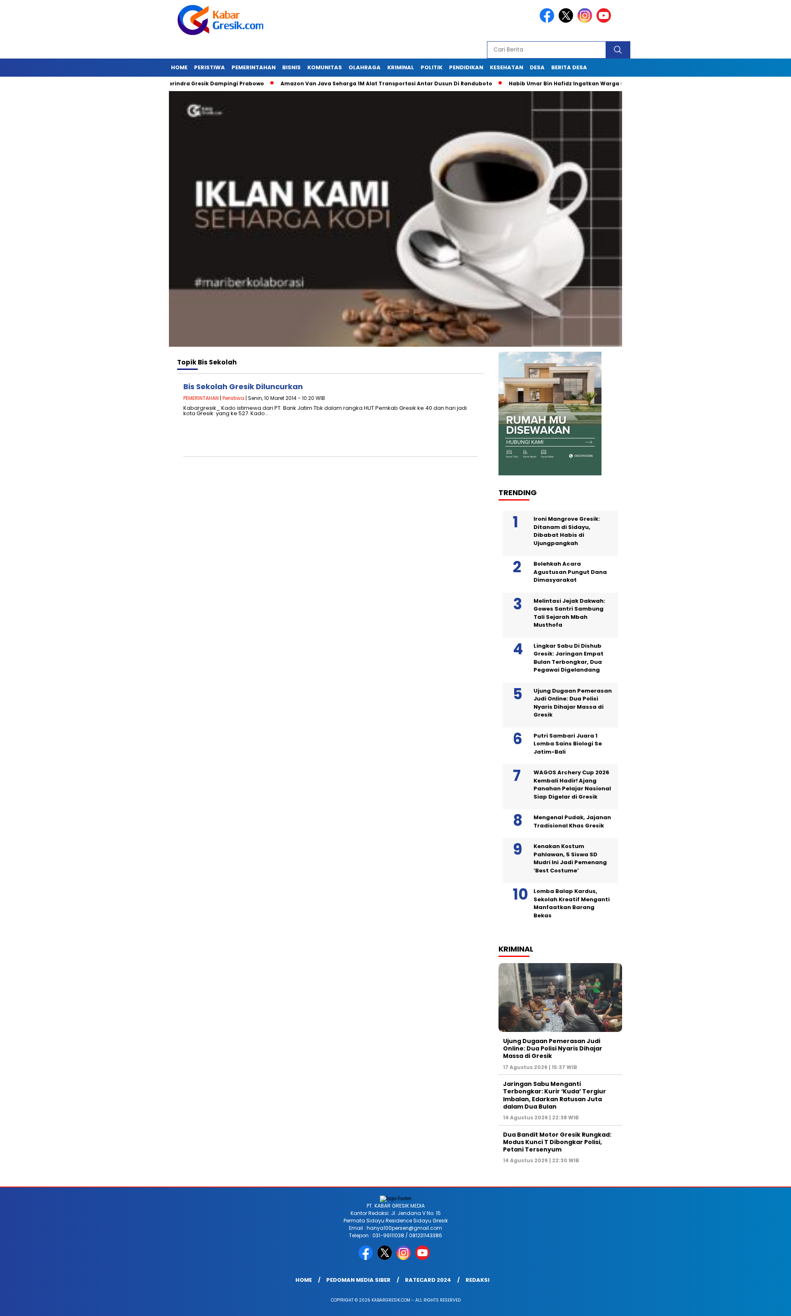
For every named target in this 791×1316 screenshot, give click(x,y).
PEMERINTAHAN (254, 67)
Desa (537, 67)
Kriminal (400, 67)
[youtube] (605, 21)
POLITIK (431, 67)
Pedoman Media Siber (358, 1280)
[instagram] (586, 21)
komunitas (324, 67)
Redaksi (477, 1280)
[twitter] (567, 21)
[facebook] (548, 21)
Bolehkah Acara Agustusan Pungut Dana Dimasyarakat (570, 572)
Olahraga (365, 67)
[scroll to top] (760, 1303)
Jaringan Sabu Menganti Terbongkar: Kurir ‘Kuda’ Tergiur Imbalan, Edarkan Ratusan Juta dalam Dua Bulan (554, 1095)
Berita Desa (569, 67)
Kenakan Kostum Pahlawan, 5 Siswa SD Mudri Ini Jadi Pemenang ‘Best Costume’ (570, 858)
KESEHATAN (506, 67)
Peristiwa (209, 67)
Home (179, 67)
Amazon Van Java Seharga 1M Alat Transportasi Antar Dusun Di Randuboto (351, 83)
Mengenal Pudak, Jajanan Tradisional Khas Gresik (572, 821)
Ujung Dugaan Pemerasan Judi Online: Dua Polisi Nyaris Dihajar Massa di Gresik (573, 703)
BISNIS (291, 67)
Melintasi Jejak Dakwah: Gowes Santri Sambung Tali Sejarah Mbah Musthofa (569, 613)
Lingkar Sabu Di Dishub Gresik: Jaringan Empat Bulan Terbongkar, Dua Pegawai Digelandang (569, 658)
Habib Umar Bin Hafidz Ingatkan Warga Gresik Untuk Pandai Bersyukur (573, 83)
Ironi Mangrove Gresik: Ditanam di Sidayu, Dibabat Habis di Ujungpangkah (567, 531)
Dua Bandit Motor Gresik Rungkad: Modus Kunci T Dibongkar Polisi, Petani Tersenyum (557, 1142)
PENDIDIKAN (466, 67)
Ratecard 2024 (428, 1280)
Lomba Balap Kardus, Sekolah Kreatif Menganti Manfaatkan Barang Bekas (572, 903)
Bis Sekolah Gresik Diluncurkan (243, 386)
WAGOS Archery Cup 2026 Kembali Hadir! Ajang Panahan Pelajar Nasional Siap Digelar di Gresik (572, 784)
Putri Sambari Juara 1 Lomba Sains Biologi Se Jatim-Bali (568, 744)
